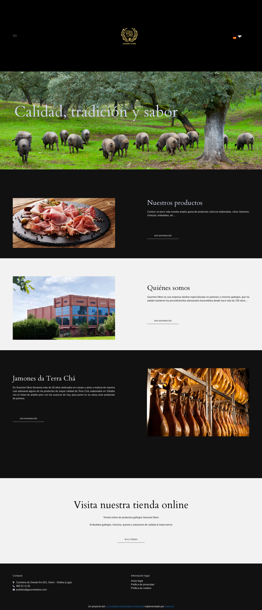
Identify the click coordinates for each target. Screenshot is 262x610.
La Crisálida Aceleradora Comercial (125, 606)
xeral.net (169, 606)
